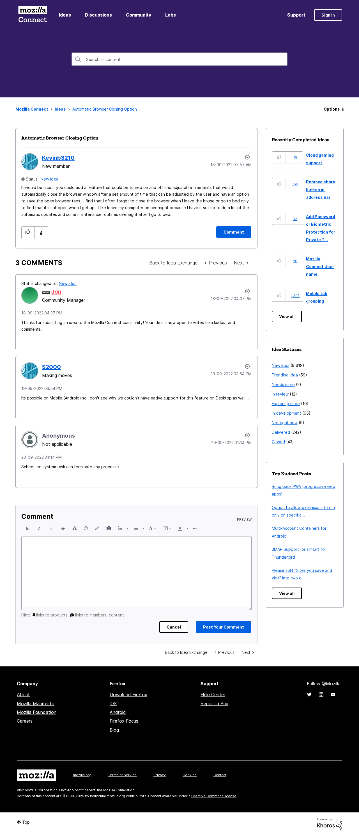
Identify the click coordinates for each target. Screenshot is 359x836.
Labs (170, 15)
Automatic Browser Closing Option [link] (104, 109)
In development (286, 413)
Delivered (281, 432)
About (23, 694)
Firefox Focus (124, 721)
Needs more (283, 384)
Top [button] (26, 822)
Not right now (285, 422)
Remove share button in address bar (320, 189)
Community (138, 15)
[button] (27, 233)
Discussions (98, 15)
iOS (113, 703)
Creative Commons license (213, 796)
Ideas (65, 15)
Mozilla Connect (32, 15)
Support (296, 15)
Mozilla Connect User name (320, 266)
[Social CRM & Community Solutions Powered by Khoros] (329, 823)
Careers (25, 721)
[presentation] (27, 528)
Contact (219, 775)
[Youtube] (332, 694)
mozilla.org (82, 775)
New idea (49, 179)
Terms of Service (122, 775)
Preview (244, 519)
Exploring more (286, 403)
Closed (278, 441)
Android (118, 712)
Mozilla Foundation (36, 712)
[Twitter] (309, 694)
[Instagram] (321, 694)
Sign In (328, 15)
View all (286, 316)
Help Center (213, 694)
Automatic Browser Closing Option (59, 138)
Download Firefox (128, 694)
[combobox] (179, 59)
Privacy (159, 775)
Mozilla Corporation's (42, 790)
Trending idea (285, 375)
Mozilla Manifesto (35, 703)
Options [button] (332, 109)
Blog (114, 730)
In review (280, 394)
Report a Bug (214, 703)
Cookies (190, 775)
